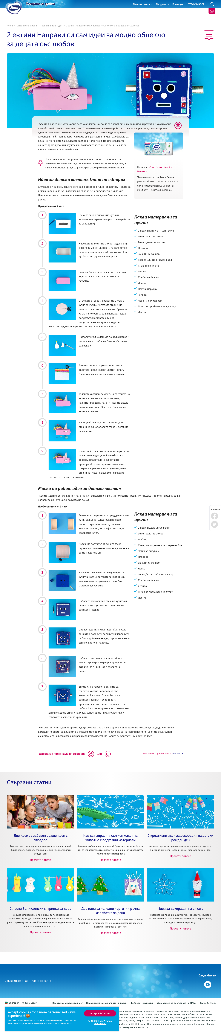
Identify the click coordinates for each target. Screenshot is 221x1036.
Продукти (161, 4)
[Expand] (152, 4)
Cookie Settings (208, 1003)
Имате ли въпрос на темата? (158, 753)
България (14, 1002)
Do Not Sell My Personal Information (100, 1022)
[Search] (212, 4)
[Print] (178, 125)
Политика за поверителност (67, 1003)
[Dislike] (108, 754)
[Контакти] (212, 11)
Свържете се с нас (16, 981)
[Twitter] (214, 524)
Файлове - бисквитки (142, 1003)
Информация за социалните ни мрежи (106, 1003)
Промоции (178, 4)
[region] (62, 1019)
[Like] (91, 754)
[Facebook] (214, 516)
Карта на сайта (41, 981)
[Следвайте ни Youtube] (207, 984)
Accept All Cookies (100, 1013)
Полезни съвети (141, 4)
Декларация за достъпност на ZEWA (176, 1003)
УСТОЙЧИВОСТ (196, 4)
